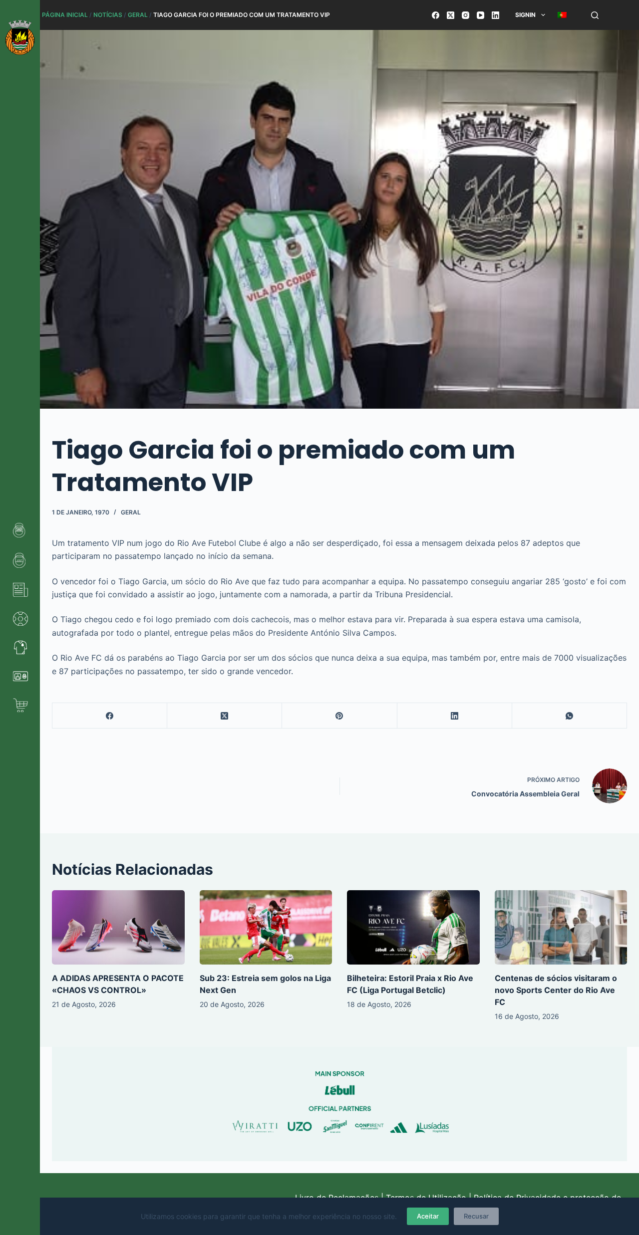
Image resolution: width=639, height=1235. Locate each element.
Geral (138, 14)
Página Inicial (65, 14)
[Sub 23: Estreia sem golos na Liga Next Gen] (266, 927)
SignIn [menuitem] (525, 14)
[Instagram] (465, 15)
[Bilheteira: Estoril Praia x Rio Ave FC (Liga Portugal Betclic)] (413, 927)
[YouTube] (480, 15)
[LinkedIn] (495, 15)
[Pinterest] (339, 716)
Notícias (107, 14)
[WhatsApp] (569, 716)
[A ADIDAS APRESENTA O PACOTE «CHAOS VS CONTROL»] (118, 927)
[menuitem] (562, 15)
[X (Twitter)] (450, 15)
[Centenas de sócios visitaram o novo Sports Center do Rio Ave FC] (561, 927)
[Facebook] (435, 15)
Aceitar (428, 1216)
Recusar (476, 1216)
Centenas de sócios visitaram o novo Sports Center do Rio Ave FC (556, 990)
